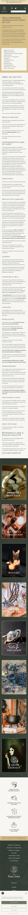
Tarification (7, 55)
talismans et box (14, 855)
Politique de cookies (13, 913)
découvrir (14, 486)
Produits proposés (9, 52)
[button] (26, 893)
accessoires (14, 861)
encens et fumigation (14, 848)
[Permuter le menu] (25, 8)
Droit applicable (9, 68)
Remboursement (8, 65)
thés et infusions (14, 858)
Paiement (6, 58)
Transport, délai (9, 60)
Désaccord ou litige (10, 66)
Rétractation (8, 63)
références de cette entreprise (11, 95)
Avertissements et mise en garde (13, 53)
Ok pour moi (14, 902)
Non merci (14, 906)
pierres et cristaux (14, 845)
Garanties (7, 62)
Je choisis (14, 910)
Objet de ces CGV (9, 50)
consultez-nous (6, 285)
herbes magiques (14, 850)
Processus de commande (11, 57)
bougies (14, 853)
